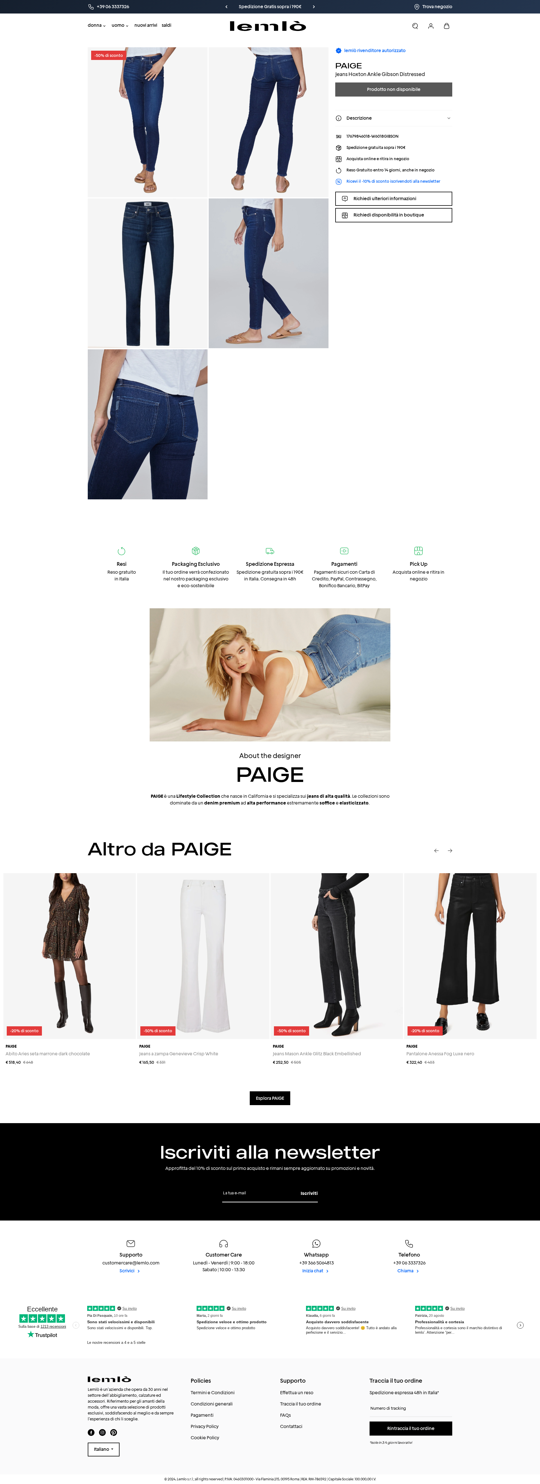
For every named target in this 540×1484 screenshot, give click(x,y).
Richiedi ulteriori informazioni (385, 198)
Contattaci (291, 1426)
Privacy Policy (205, 1426)
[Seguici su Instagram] (102, 1432)
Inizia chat (313, 1270)
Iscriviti (309, 1193)
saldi (166, 25)
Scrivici (127, 1270)
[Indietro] (235, 6)
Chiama (405, 1270)
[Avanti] (304, 6)
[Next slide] (450, 850)
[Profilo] (430, 26)
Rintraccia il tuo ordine (411, 1428)
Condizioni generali (212, 1404)
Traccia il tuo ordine (300, 1404)
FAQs (285, 1415)
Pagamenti (202, 1415)
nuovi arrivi (145, 25)
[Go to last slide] (436, 850)
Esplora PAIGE (270, 1098)
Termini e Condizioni (213, 1392)
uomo (118, 25)
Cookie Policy (205, 1437)
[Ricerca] (415, 26)
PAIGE (348, 65)
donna (95, 25)
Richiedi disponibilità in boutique (389, 215)
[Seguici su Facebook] (91, 1432)
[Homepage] (268, 26)
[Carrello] (446, 26)
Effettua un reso (296, 1392)
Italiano (102, 1449)
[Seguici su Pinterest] (113, 1432)
